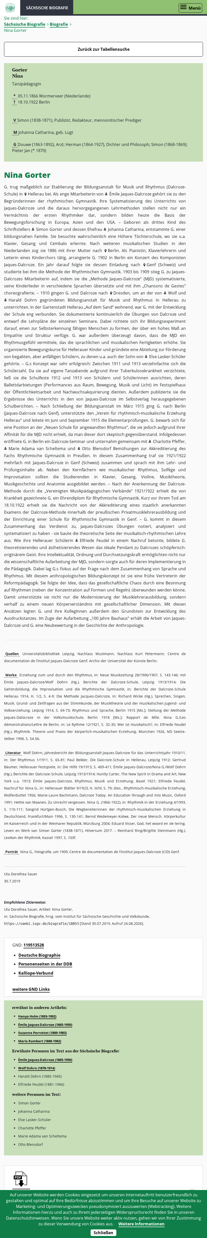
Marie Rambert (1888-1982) (39, 1041)
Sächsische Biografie (24, 24)
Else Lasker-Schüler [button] (167, 356)
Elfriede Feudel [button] (94, 540)
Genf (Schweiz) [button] (161, 264)
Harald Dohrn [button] (23, 300)
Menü (195, 8)
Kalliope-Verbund (35, 973)
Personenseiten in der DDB (45, 964)
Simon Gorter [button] (49, 229)
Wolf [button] (172, 293)
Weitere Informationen (141, 1224)
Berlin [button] (113, 250)
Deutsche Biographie (39, 955)
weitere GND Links (31, 989)
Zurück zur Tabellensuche (104, 49)
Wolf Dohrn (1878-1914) (36, 1068)
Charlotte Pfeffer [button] (169, 441)
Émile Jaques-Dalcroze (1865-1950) (45, 1024)
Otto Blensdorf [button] (96, 448)
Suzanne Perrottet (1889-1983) (42, 1032)
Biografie (59, 24)
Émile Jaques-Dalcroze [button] (130, 194)
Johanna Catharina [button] (126, 229)
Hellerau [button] (36, 194)
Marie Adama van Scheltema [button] (37, 448)
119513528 (33, 945)
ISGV (10, 8)
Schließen (103, 1232)
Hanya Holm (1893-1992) (37, 1016)
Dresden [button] (121, 293)
